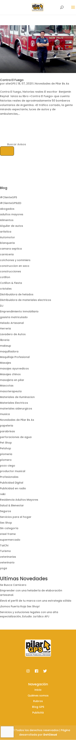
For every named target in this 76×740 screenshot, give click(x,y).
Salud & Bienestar (12, 505)
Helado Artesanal (12, 323)
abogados (7, 209)
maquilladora (9, 351)
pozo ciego (7, 465)
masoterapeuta (11, 391)
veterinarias (8, 557)
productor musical (12, 471)
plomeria (6, 454)
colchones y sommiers (15, 260)
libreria (4, 340)
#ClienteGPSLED (10, 203)
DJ (1, 306)
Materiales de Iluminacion (17, 397)
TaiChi (4, 545)
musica (5, 414)
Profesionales (9, 477)
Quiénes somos (38, 695)
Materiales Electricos (14, 403)
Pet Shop (6, 442)
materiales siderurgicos (16, 408)
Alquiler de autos (11, 226)
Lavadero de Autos (13, 334)
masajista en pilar (12, 380)
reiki (2, 494)
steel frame (8, 534)
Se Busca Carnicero (13, 585)
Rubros (38, 701)
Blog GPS (38, 707)
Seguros (5, 511)
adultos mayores (11, 214)
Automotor (7, 237)
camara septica (11, 248)
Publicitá (38, 712)
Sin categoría (9, 528)
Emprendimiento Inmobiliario (19, 311)
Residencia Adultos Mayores (19, 500)
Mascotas (6, 385)
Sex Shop (6, 523)
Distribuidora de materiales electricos (25, 300)
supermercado (10, 540)
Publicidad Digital (11, 483)
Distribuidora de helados (16, 294)
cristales (6, 289)
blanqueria (7, 243)
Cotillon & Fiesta (11, 283)
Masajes (5, 363)
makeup (5, 346)
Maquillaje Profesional (15, 357)
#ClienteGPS (8, 197)
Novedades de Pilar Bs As (52, 83)
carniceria (7, 254)
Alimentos (6, 220)
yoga (3, 568)
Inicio (38, 690)
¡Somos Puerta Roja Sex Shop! (20, 606)
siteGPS (10, 83)
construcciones (10, 271)
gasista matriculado (14, 317)
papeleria (6, 425)
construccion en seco (14, 266)
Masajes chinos (10, 374)
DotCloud (50, 734)
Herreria (5, 328)
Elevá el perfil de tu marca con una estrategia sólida (35, 601)
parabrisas (7, 431)
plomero (6, 460)
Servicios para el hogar (15, 517)
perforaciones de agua (16, 437)
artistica (5, 231)
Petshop (5, 448)
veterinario (7, 562)
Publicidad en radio (13, 488)
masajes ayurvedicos (14, 368)
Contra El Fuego (12, 80)
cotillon (5, 277)
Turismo (5, 551)
